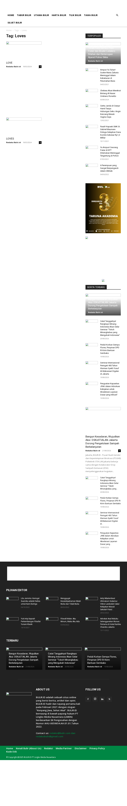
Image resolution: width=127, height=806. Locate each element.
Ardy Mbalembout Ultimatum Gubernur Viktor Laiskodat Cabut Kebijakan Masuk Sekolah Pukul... (109, 604)
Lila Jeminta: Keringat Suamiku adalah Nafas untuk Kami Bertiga (30, 601)
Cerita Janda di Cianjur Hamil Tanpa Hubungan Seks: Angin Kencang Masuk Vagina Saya (110, 111)
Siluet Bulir (15, 22)
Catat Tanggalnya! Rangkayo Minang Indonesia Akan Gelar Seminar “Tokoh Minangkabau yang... (109, 483)
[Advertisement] (84, 6)
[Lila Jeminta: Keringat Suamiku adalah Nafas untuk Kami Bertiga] (12, 601)
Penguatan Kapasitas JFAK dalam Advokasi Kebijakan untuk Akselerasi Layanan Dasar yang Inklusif (110, 389)
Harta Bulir (59, 15)
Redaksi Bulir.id (13, 66)
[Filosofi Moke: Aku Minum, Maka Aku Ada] (52, 621)
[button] (117, 15)
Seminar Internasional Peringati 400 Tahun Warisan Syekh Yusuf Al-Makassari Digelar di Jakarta (109, 368)
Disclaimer (81, 748)
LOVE (9, 62)
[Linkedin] (102, 699)
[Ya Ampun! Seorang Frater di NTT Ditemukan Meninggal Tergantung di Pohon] (91, 150)
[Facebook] (87, 699)
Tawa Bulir (91, 15)
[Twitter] (109, 699)
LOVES (10, 138)
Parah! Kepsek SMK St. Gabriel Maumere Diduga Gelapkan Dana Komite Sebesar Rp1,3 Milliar (110, 132)
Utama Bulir (41, 15)
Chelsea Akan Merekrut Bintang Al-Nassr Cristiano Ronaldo (110, 93)
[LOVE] (24, 50)
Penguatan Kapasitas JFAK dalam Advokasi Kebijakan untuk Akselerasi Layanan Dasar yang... (109, 538)
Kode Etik (11, 751)
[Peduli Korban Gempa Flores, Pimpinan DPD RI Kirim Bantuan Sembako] (91, 347)
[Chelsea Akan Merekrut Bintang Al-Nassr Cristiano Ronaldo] (91, 93)
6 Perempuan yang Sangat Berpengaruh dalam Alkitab (109, 168)
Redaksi (48, 748)
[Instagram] (95, 698)
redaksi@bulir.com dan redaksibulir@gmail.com (55, 735)
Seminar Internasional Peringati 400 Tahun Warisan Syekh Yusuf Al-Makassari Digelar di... (109, 518)
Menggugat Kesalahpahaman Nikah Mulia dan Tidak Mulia (71, 601)
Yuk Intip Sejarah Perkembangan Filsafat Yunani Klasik (31, 621)
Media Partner (64, 748)
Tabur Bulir (24, 15)
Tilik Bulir (75, 15)
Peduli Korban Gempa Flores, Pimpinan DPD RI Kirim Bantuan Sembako (110, 501)
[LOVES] (24, 126)
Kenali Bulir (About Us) (28, 748)
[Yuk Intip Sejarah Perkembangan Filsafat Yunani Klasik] (12, 621)
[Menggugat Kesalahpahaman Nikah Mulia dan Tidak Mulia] (52, 601)
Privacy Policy (97, 748)
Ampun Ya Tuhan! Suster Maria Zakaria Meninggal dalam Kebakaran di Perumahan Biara (109, 75)
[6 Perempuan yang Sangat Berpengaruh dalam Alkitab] (91, 168)
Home (11, 15)
